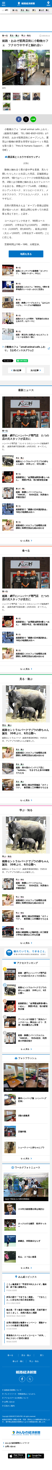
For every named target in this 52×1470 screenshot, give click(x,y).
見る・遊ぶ (25, 10)
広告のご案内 (9, 1406)
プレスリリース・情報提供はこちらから (19, 1394)
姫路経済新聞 (26, 4)
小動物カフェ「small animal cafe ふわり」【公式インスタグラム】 (24, 348)
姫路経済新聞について (13, 1390)
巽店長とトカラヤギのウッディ (24, 156)
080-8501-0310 (34, 133)
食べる (15, 10)
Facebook (22, 1379)
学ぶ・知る (26, 35)
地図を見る (26, 253)
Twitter (30, 1379)
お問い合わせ (9, 1402)
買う (34, 10)
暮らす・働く (44, 10)
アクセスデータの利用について (16, 1398)
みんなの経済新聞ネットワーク (26, 1433)
